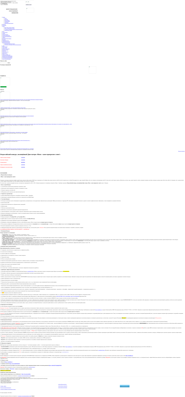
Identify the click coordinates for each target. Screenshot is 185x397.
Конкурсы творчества (5, 48)
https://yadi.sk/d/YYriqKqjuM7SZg (55, 365)
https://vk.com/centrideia (26, 374)
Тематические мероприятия (6, 36)
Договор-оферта (7, 21)
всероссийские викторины (62, 387)
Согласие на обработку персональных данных (8, 389)
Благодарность (7, 20)
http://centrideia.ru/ (98, 309)
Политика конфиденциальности (5, 387)
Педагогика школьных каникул (10, 43)
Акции (3, 26)
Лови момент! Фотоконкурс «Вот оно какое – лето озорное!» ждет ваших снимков (14, 132)
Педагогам (4, 50)
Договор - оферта (3, 386)
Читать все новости (181, 151)
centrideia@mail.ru (30, 271)
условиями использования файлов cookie (24, 375)
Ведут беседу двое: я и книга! (9, 27)
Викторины (4, 25)
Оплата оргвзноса (5, 34)
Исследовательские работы (6, 38)
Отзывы (3, 33)
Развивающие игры (5, 40)
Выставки (4, 39)
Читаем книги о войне (8, 30)
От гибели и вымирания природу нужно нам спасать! (13, 29)
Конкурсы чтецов (5, 49)
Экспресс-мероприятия (6, 35)
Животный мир (4, 46)
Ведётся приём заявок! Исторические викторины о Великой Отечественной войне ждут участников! (17, 148)
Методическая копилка (6, 42)
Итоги (3, 31)
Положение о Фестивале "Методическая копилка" (13, 44)
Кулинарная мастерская (6, 41)
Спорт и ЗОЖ (4, 47)
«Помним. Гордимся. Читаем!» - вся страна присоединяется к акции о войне (13, 107)
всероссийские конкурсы (62, 384)
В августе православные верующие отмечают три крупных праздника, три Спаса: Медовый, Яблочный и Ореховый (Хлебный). (21, 99)
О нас (6, 18)
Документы (6, 22)
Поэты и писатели (5, 51)
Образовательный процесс (9, 23)
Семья (3, 45)
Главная (3, 17)
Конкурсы (4, 24)
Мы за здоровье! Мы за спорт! (10, 28)
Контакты (6, 19)
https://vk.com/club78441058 (14, 363)
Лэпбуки (3, 37)
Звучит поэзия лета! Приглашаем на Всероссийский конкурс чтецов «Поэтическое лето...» (15, 140)
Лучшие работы (5, 32)
